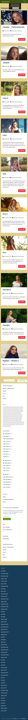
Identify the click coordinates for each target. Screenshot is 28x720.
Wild (17, 424)
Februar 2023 (4, 581)
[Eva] (14, 243)
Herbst (9, 414)
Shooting (5, 422)
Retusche (16, 420)
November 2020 (4, 606)
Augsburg (10, 407)
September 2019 (5, 632)
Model (16, 416)
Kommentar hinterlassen (16, 30)
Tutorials (7, 487)
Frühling (10, 413)
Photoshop (14, 418)
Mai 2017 (3, 680)
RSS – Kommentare (7, 529)
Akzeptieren (15, 8)
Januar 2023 (3, 583)
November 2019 (4, 627)
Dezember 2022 (4, 586)
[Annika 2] (14, 280)
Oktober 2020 (4, 609)
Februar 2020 (4, 619)
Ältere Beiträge (22, 380)
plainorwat (5, 1)
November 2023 (4, 576)
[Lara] (14, 126)
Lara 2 (5, 98)
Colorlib (15, 718)
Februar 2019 (4, 644)
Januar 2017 (3, 687)
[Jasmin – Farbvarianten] (14, 17)
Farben (16, 411)
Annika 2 (7, 289)
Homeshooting (15, 414)
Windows (21, 424)
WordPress (23, 718)
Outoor (9, 418)
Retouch (11, 420)
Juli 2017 (3, 677)
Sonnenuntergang (16, 422)
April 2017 (3, 682)
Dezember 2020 (4, 604)
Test (11, 424)
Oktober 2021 (4, 596)
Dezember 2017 (4, 672)
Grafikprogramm (17, 413)
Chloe (21, 409)
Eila (4, 174)
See (20, 420)
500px (4, 496)
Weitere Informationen (15, 6)
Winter (4, 426)
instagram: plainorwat (8, 499)
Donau (8, 411)
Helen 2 (4, 398)
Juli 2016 (3, 698)
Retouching (7, 463)
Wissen (8, 426)
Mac (10, 416)
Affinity (4, 407)
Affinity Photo (8, 477)
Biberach (9, 409)
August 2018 (4, 657)
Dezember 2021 (4, 593)
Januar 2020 (3, 621)
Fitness (21, 411)
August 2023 (4, 578)
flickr (4, 502)
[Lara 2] (14, 88)
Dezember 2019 (4, 624)
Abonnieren (7, 519)
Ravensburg (5, 420)
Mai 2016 (3, 703)
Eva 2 (5, 214)
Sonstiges (7, 484)
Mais (13, 416)
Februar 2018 (4, 667)
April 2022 (3, 588)
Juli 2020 (3, 611)
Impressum (5, 536)
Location (7, 441)
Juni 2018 (3, 662)
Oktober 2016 (4, 693)
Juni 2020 (3, 614)
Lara (5, 135)
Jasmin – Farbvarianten (13, 27)
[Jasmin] (14, 53)
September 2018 (5, 654)
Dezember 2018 (4, 647)
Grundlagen (8, 479)
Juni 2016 (3, 700)
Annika (6, 325)
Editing (12, 411)
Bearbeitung (20, 407)
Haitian (5, 414)
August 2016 (4, 695)
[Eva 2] (14, 204)
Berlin (4, 409)
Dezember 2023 (4, 573)
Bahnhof (14, 407)
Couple (4, 411)
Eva (4, 252)
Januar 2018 (3, 670)
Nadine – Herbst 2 (11, 360)
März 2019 (3, 642)
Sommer (10, 422)
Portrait (19, 418)
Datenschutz (6, 538)
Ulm (14, 424)
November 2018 (4, 649)
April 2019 (3, 639)
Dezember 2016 (4, 690)
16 (13, 380)
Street (4, 424)
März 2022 (3, 591)
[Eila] (14, 164)
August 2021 (4, 601)
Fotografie (5, 413)
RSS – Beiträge (6, 527)
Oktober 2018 (4, 652)
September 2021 (5, 599)
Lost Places (5, 416)
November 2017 (4, 675)
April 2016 (3, 705)
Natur (20, 416)
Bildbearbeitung (15, 409)
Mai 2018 (3, 665)
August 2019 (4, 634)
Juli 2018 (3, 660)
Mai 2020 (3, 616)
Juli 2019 (3, 637)
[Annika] (14, 316)
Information (7, 460)
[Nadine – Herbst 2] (14, 351)
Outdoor (5, 418)
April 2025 (3, 571)
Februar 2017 (4, 685)
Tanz (8, 424)
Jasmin (6, 62)
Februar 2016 (4, 708)
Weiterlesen (21, 39)
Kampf (20, 414)
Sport (23, 422)
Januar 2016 (3, 710)
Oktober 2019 (4, 629)
